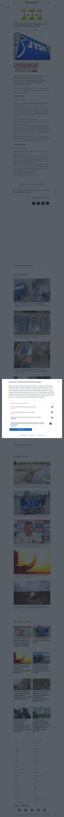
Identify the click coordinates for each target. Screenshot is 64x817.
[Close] (59, 382)
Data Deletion (23, 435)
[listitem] (32, 403)
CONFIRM (21, 429)
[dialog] (32, 408)
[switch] (51, 407)
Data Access (32, 435)
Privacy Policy (40, 435)
